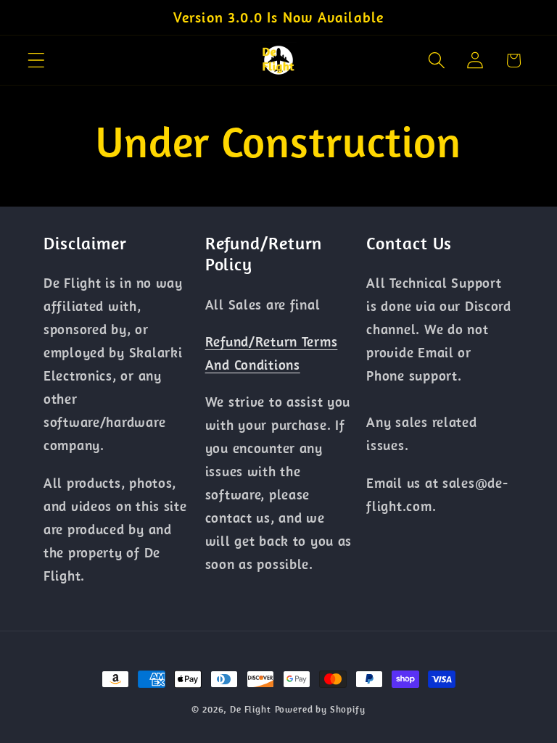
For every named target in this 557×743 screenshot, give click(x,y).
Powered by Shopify (320, 709)
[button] (36, 60)
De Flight (250, 709)
